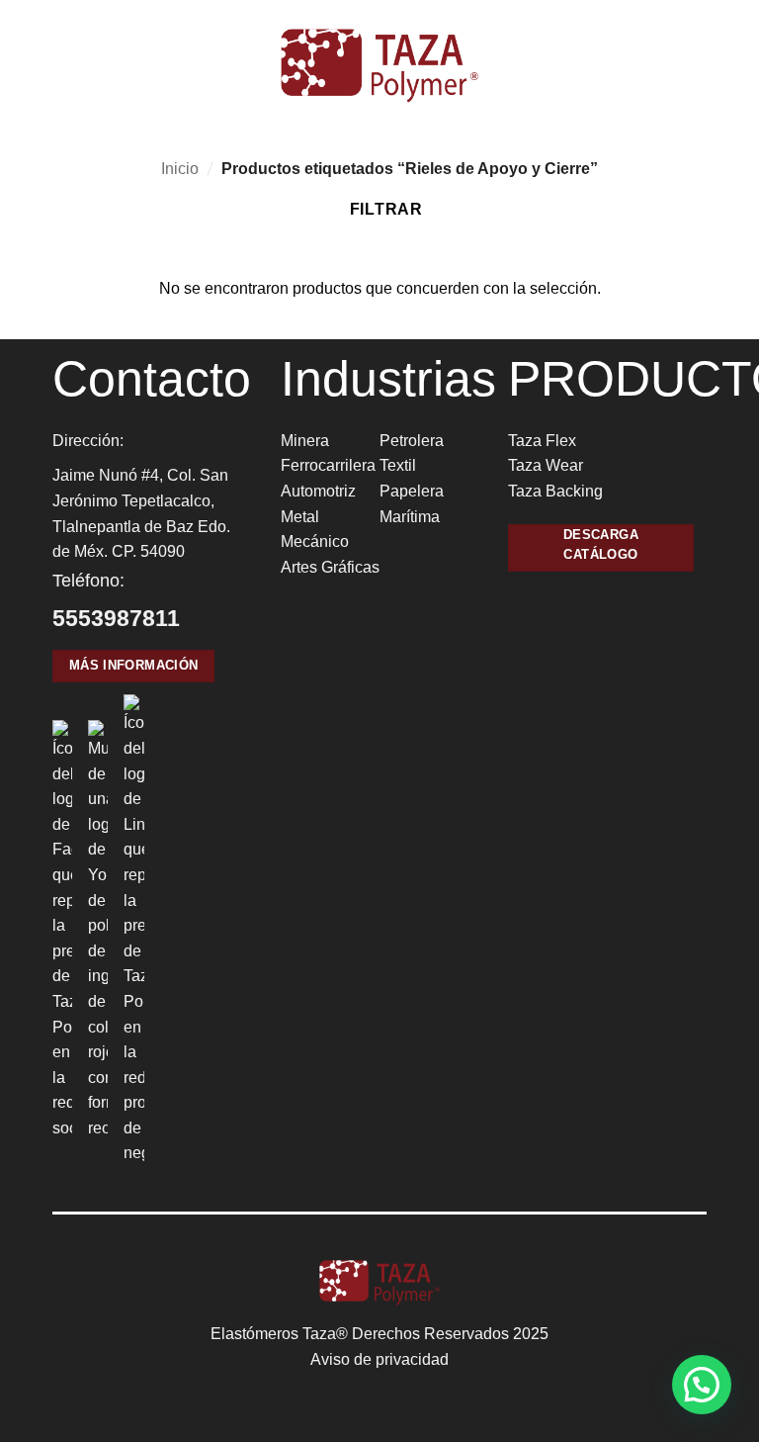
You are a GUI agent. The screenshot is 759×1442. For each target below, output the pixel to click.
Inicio (180, 168)
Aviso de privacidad (379, 1359)
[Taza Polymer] (379, 66)
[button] (27, 66)
